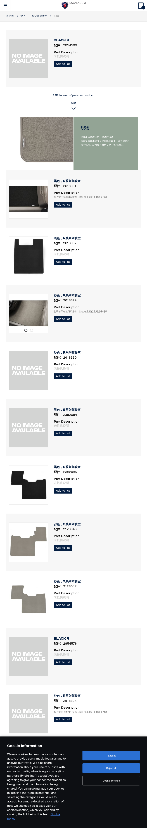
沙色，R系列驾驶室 (67, 295)
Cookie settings (111, 780)
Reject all (111, 768)
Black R (61, 638)
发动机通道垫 (39, 16)
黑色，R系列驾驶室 (67, 181)
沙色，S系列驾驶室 (67, 524)
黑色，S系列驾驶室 (67, 409)
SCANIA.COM (77, 2)
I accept (111, 755)
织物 (85, 127)
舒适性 (10, 16)
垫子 (22, 16)
